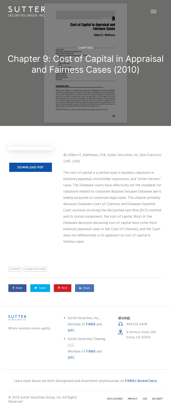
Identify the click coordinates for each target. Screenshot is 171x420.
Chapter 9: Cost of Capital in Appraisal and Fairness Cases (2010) (86, 64)
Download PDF (31, 167)
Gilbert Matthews (35, 269)
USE (145, 399)
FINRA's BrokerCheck (141, 381)
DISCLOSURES (115, 399)
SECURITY (157, 399)
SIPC (71, 331)
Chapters (85, 48)
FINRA (91, 324)
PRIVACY (133, 399)
